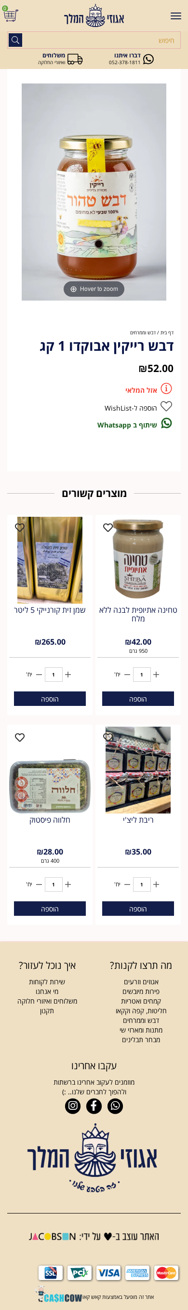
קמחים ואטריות (141, 1001)
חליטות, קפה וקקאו (141, 1010)
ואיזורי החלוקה (51, 62)
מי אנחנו (47, 991)
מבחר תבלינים (141, 1039)
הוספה (138, 698)
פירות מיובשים (141, 991)
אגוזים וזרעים (141, 981)
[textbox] (47, 965)
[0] (12, 16)
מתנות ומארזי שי (141, 1029)
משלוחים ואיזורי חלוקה (47, 1001)
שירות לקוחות (47, 981)
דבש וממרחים (141, 1020)
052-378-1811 (125, 62)
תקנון (47, 1010)
